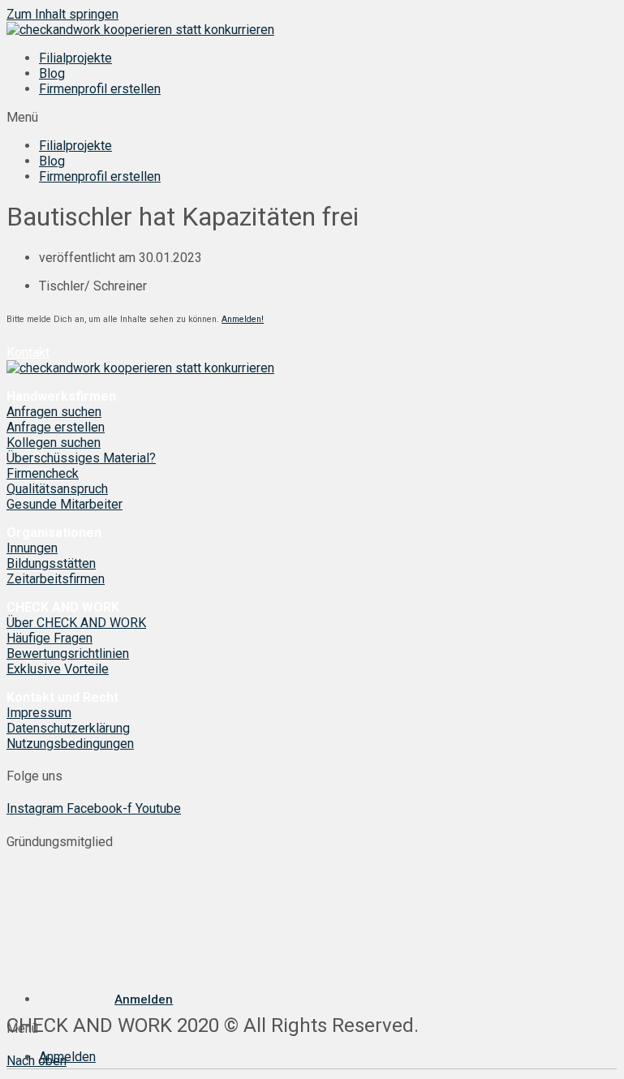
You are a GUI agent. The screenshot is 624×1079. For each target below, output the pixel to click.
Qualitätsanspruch (57, 489)
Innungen (32, 548)
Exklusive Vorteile (57, 669)
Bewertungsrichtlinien (67, 653)
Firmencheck (42, 473)
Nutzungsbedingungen (70, 743)
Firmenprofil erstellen (100, 89)
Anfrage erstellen (55, 427)
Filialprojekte (75, 58)
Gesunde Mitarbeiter (64, 504)
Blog (52, 73)
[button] (311, 117)
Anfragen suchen (53, 411)
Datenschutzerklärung (68, 728)
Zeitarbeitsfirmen (55, 579)
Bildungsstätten (51, 563)
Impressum (38, 712)
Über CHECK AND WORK (76, 622)
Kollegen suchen (53, 442)
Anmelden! (243, 319)
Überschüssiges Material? (81, 458)
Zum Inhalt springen (62, 14)
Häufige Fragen (49, 638)
